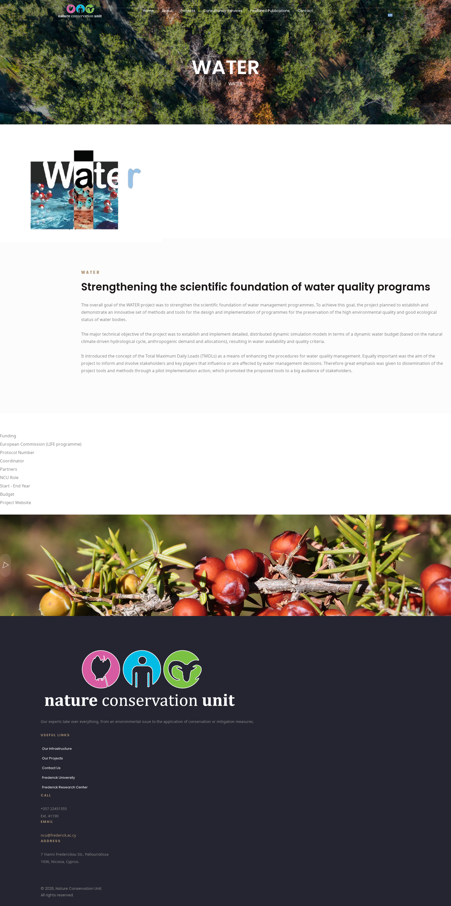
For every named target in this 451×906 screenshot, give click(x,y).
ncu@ (58, 835)
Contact (305, 10)
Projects (188, 10)
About (167, 10)
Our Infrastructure (57, 748)
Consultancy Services (222, 10)
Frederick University (58, 777)
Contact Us (51, 767)
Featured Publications (270, 10)
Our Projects (52, 758)
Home (148, 10)
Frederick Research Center (65, 787)
